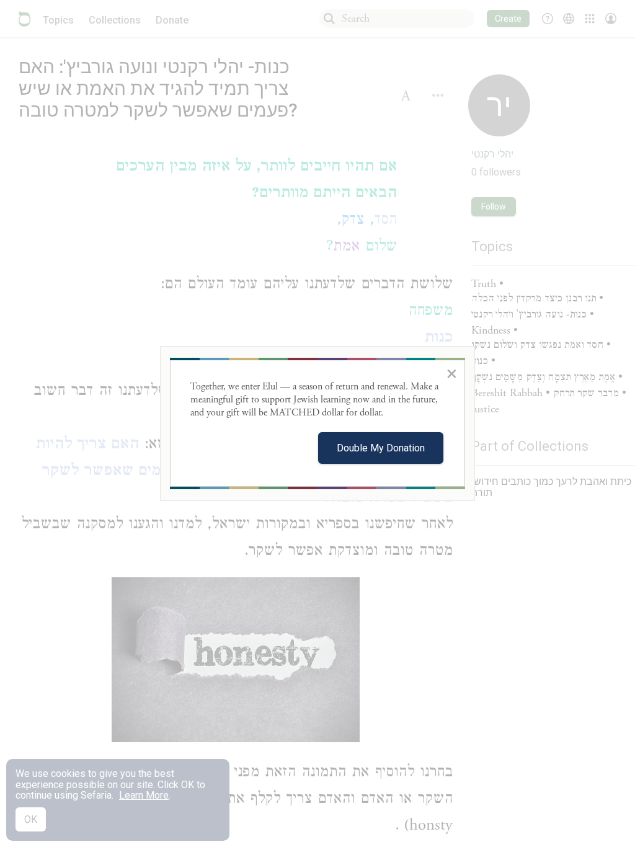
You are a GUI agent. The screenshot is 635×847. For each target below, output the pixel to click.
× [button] (451, 373)
